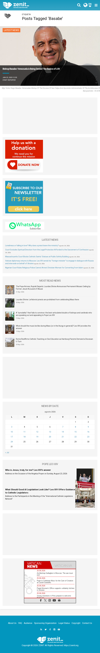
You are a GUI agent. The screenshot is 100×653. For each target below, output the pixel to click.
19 (37, 437)
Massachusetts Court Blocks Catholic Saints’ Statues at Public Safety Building (37, 257)
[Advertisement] (50, 116)
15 (75, 432)
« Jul (7, 452)
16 (88, 432)
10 (12, 432)
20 (50, 437)
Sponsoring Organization (45, 623)
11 (24, 432)
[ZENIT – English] (28, 5)
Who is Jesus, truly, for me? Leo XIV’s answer (28, 470)
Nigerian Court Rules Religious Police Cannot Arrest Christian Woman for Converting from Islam (44, 268)
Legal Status (64, 623)
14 (63, 432)
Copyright (76, 623)
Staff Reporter (9, 80)
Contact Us (87, 623)
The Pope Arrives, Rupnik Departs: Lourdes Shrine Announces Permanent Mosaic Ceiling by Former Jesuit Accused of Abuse (53, 287)
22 (75, 437)
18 (24, 437)
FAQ (20, 623)
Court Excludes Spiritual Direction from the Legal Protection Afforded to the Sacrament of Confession (47, 250)
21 (63, 437)
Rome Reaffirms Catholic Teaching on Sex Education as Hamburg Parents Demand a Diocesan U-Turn (54, 340)
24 (12, 442)
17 (12, 437)
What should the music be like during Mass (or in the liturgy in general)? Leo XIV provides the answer (53, 327)
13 (50, 432)
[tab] (37, 565)
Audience (28, 623)
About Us (12, 623)
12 (37, 432)
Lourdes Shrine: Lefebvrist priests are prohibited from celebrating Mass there (47, 300)
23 (88, 437)
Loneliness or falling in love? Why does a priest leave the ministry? (32, 245)
